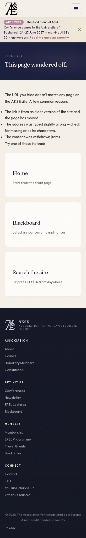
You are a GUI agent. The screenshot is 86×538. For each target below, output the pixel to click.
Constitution (14, 370)
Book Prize (13, 453)
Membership (14, 432)
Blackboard (13, 411)
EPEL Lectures (15, 404)
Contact (11, 474)
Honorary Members (19, 363)
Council (10, 356)
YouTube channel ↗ (19, 488)
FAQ (8, 481)
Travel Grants (15, 446)
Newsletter (13, 397)
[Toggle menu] (76, 8)
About (9, 349)
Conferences (15, 391)
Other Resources (18, 495)
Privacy (10, 528)
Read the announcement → (49, 37)
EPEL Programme (18, 439)
